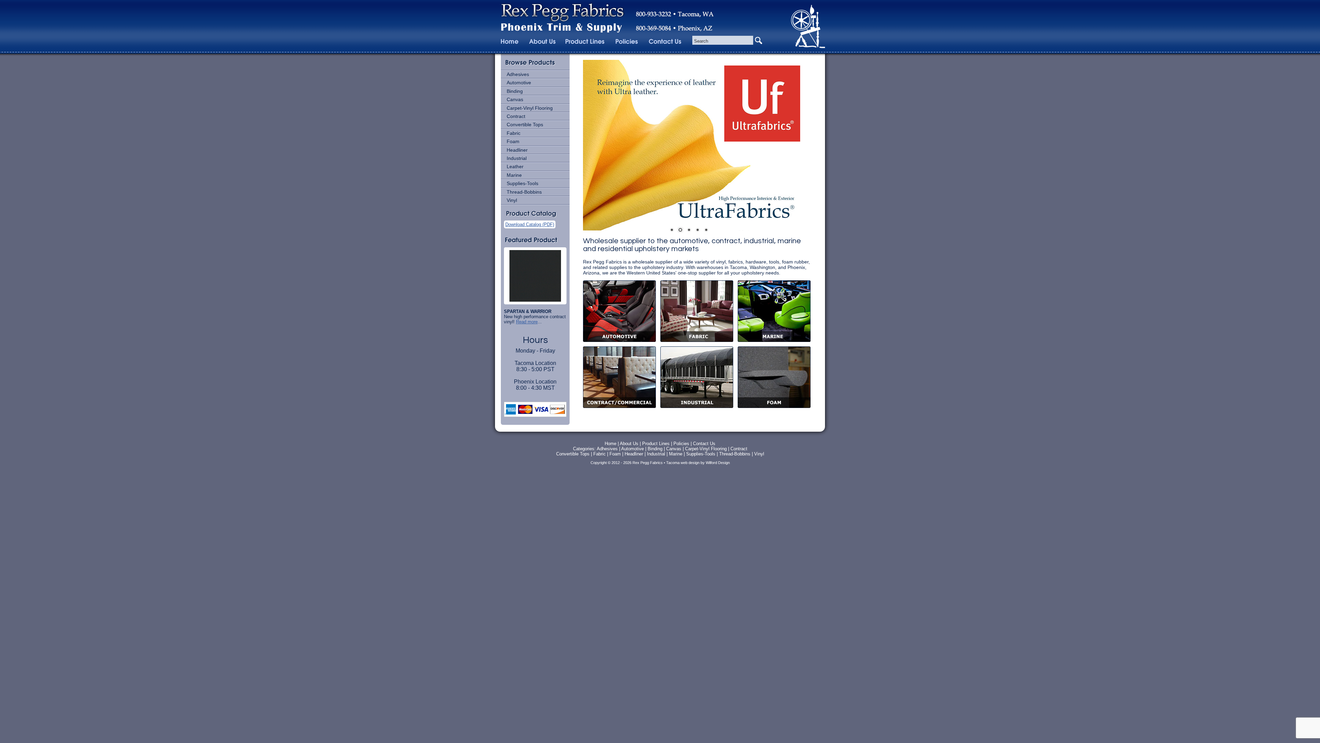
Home (610, 443)
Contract (516, 116)
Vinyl (512, 200)
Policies (682, 443)
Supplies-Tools (522, 183)
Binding (515, 91)
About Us (629, 443)
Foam (513, 141)
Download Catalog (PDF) (529, 224)
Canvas (515, 99)
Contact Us (704, 443)
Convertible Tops (525, 124)
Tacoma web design (683, 463)
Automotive (519, 82)
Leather (515, 166)
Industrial (517, 158)
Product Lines (656, 443)
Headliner (517, 150)
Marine (514, 175)
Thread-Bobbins (524, 192)
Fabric (513, 133)
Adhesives (518, 74)
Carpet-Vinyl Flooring (530, 108)
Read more (527, 321)
